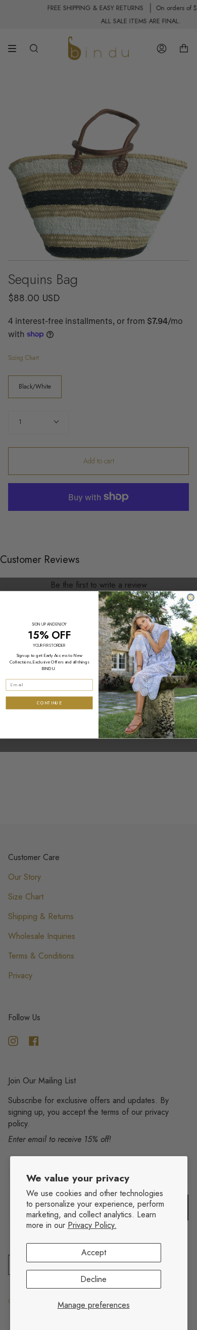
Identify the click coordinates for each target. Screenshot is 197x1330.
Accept (93, 1252)
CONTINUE (49, 702)
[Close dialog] (190, 597)
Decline (93, 1279)
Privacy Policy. (92, 1225)
